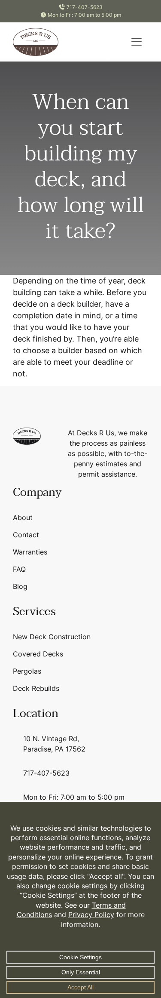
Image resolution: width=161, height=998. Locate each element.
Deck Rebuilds (36, 688)
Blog (20, 586)
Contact (26, 534)
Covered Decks (38, 654)
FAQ (19, 569)
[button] (136, 42)
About (23, 517)
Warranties (30, 552)
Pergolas (27, 671)
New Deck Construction (52, 636)
